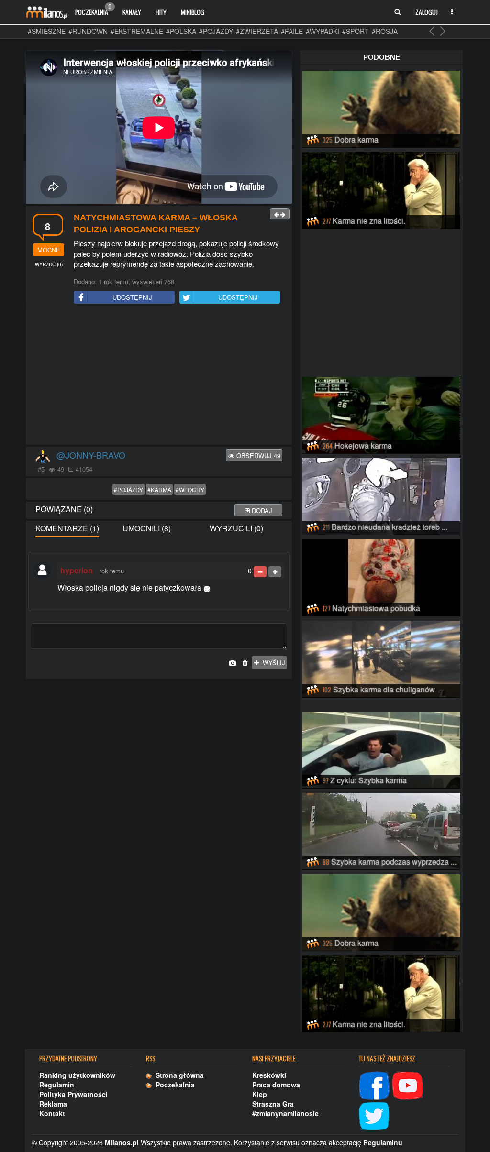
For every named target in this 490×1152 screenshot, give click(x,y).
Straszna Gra (273, 1103)
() (49, 264)
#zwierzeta (257, 31)
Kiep (259, 1094)
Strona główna (178, 1075)
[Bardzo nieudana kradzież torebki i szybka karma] (381, 495)
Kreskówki (269, 1075)
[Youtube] (407, 1084)
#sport (355, 31)
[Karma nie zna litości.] (381, 189)
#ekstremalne (137, 31)
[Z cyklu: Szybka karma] (381, 748)
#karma (159, 489)
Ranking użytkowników (77, 1075)
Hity (161, 12)
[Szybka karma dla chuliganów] (381, 657)
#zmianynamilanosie (285, 1113)
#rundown (88, 31)
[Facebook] (374, 1084)
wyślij (272, 662)
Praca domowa (276, 1084)
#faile (292, 31)
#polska (181, 31)
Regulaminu (382, 1142)
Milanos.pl (122, 1142)
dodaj (261, 510)
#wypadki (322, 31)
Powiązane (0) (64, 509)
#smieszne (47, 31)
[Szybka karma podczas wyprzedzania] (381, 829)
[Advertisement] (159, 376)
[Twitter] (374, 1114)
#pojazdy (216, 31)
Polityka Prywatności (73, 1094)
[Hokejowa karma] (381, 413)
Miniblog (192, 12)
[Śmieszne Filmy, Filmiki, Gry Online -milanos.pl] (46, 12)
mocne (48, 249)
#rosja (385, 31)
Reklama (53, 1103)
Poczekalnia (93, 9)
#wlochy (190, 489)
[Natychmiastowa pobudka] (381, 576)
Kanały (131, 12)
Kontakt (52, 1113)
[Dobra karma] (381, 107)
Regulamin (56, 1084)
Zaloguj (426, 12)
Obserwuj (257, 455)
